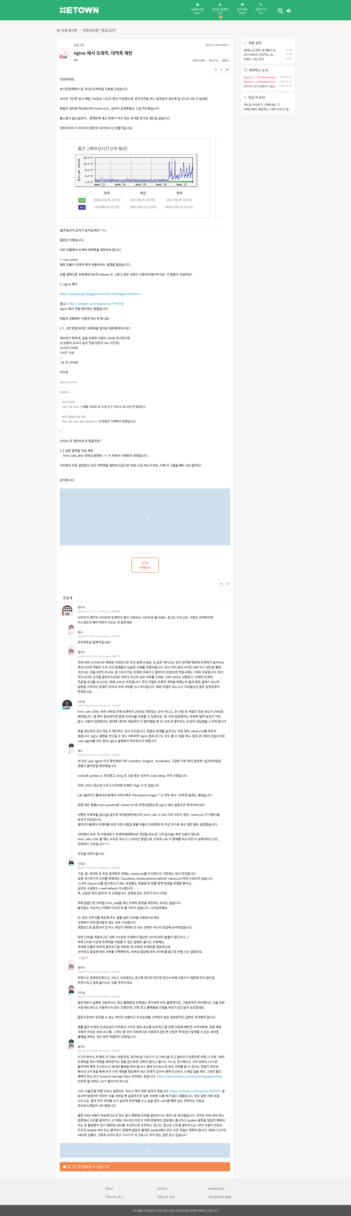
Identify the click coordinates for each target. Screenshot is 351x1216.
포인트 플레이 (220, 10)
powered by (216, 1188)
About (109, 1188)
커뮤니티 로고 (114, 1197)
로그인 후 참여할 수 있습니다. (88, 1166)
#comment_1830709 (109, 971)
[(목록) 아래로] (227, 584)
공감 (84, 958)
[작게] (221, 69)
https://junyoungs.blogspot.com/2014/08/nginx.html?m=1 (101, 294)
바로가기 (261, 10)
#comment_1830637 (109, 867)
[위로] (221, 584)
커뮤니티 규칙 (166, 1197)
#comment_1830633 (109, 636)
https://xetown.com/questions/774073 (95, 304)
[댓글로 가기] (227, 69)
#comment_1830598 (109, 611)
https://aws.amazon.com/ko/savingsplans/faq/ (189, 1076)
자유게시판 (197, 10)
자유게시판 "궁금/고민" (100, 30)
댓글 (67, 598)
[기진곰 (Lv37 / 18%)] (71, 746)
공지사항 (242, 10)
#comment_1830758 (109, 1050)
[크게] (216, 69)
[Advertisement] (145, 516)
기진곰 (81, 701)
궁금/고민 (79, 45)
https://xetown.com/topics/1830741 (195, 1091)
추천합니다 (145, 565)
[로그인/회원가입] (288, 10)
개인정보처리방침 (219, 1197)
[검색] (280, 10)
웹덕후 (81, 607)
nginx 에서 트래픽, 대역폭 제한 (103, 53)
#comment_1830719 (109, 996)
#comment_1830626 (109, 754)
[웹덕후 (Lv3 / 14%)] (71, 627)
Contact (162, 1188)
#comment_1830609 (109, 705)
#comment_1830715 (109, 656)
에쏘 (76, 60)
